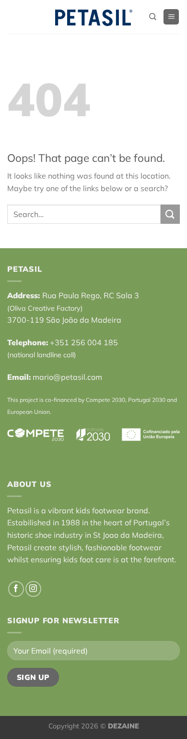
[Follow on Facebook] (16, 589)
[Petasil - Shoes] (93, 17)
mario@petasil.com (67, 377)
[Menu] (171, 17)
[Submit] (170, 214)
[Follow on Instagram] (33, 589)
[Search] (152, 17)
